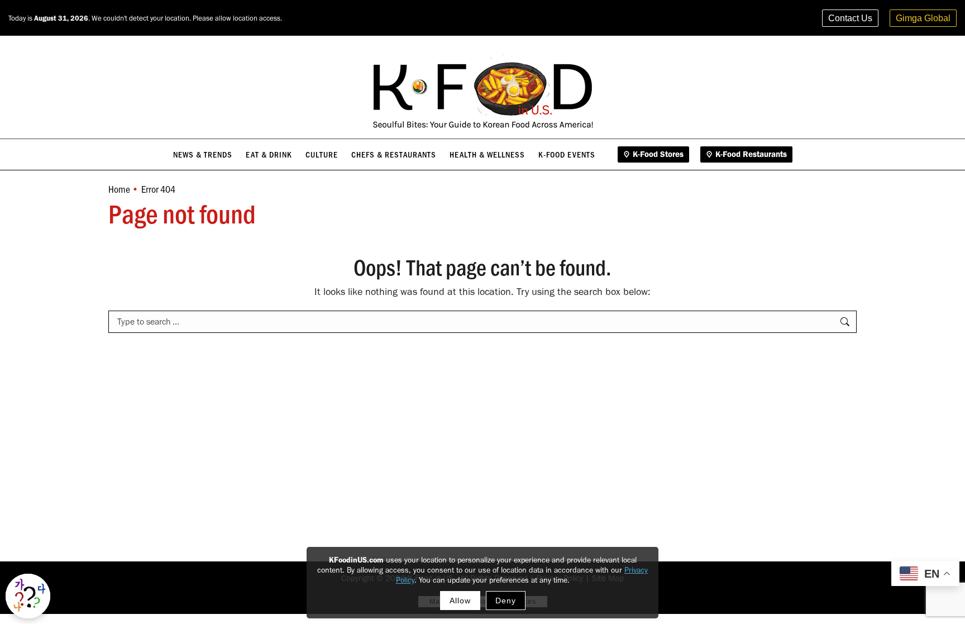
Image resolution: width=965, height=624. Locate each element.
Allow (460, 600)
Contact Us (850, 18)
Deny (505, 600)
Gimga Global (923, 18)
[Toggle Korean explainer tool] (28, 596)
